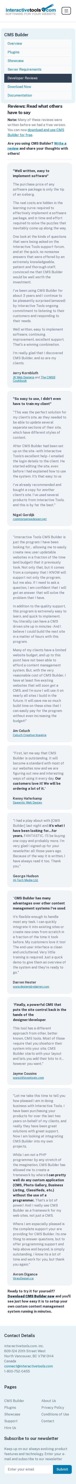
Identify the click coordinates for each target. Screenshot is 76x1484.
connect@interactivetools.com (28, 1366)
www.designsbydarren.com (31, 986)
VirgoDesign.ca (23, 1278)
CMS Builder (14, 1401)
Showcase (16, 61)
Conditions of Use (55, 1414)
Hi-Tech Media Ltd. (25, 880)
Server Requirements (24, 69)
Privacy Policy (52, 1408)
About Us (48, 1401)
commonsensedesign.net (30, 519)
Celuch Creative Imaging (29, 735)
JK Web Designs (23, 377)
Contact (47, 1421)
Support (11, 1421)
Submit (62, 1469)
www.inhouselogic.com (28, 1077)
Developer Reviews (23, 78)
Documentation (20, 95)
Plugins (13, 52)
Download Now (19, 87)
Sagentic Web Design (27, 802)
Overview (15, 44)
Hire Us (10, 1428)
